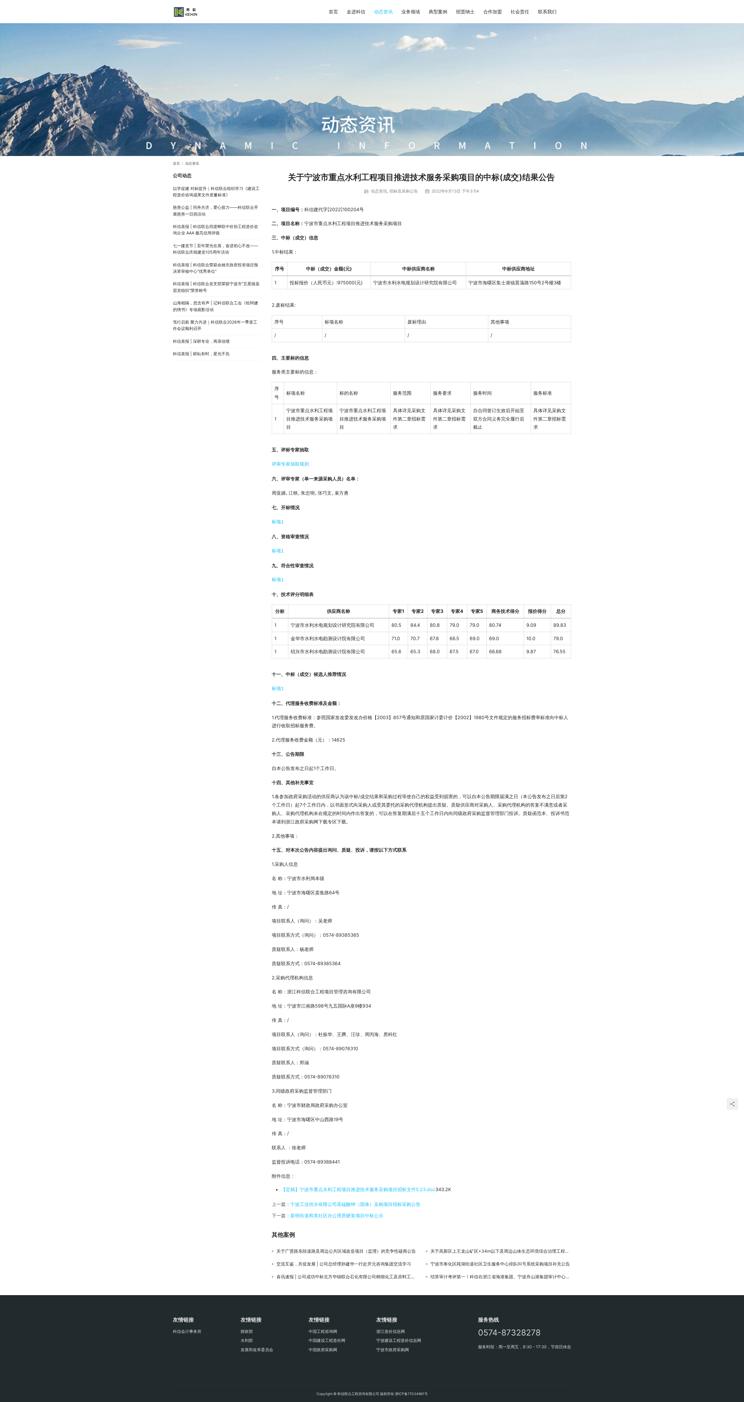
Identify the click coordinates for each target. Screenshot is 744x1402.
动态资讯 (383, 12)
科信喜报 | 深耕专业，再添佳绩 (201, 341)
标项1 (278, 522)
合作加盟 (492, 12)
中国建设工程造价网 (327, 1340)
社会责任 (520, 12)
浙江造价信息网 (390, 1331)
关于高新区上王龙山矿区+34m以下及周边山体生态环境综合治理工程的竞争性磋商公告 (500, 1251)
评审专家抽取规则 (290, 464)
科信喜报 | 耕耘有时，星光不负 (201, 353)
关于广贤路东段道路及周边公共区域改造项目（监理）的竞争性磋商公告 (346, 1251)
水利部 (247, 1340)
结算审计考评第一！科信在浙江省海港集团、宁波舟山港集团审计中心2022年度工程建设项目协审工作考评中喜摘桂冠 (500, 1276)
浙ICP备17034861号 (411, 1394)
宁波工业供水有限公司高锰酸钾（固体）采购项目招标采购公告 (355, 1204)
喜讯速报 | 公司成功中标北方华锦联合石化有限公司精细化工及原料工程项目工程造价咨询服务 (346, 1276)
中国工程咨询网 (323, 1331)
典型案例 (438, 12)
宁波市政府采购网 (392, 1349)
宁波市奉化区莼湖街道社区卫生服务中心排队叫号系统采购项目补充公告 (500, 1264)
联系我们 (547, 12)
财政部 (247, 1331)
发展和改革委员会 (257, 1349)
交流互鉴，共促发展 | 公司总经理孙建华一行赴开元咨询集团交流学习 (343, 1264)
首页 (333, 12)
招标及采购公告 (403, 191)
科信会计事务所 (187, 1331)
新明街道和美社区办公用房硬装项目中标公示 (336, 1215)
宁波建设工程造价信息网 (398, 1340)
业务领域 (410, 12)
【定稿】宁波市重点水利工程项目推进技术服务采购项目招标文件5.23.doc (358, 1189)
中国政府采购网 (323, 1349)
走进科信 (356, 12)
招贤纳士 (465, 12)
